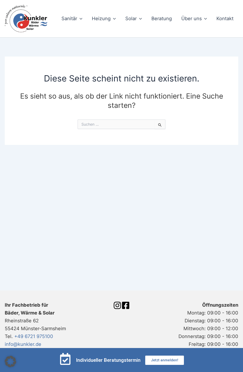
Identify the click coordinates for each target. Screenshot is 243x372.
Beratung (161, 18)
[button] (10, 361)
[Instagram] (117, 305)
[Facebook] (126, 305)
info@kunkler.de (23, 344)
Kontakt (225, 18)
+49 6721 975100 (33, 336)
